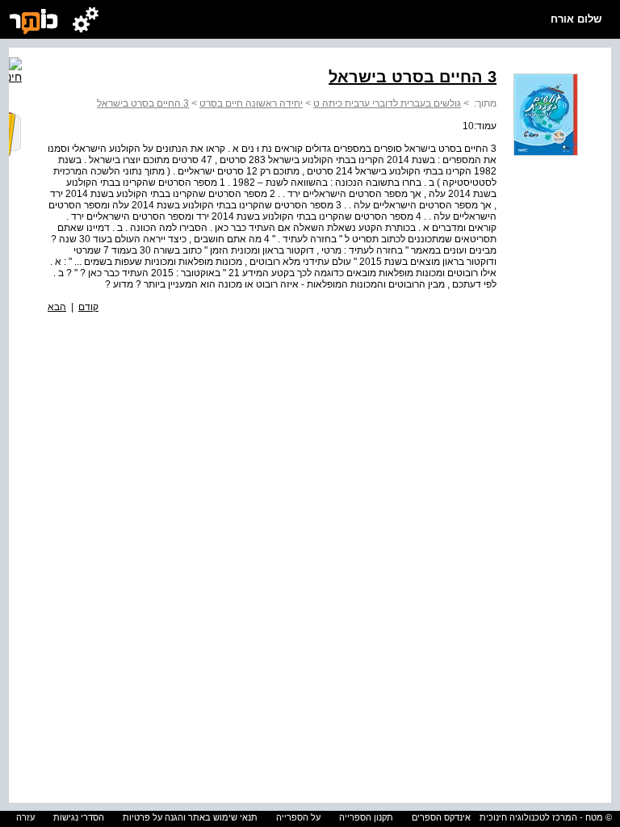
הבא (57, 307)
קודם (88, 307)
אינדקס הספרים (441, 817)
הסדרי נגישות (78, 817)
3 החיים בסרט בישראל (143, 103)
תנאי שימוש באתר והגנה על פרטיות (190, 817)
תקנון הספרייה (366, 817)
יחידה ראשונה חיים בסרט (251, 103)
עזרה (25, 817)
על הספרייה (298, 817)
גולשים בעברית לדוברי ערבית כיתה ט (387, 103)
